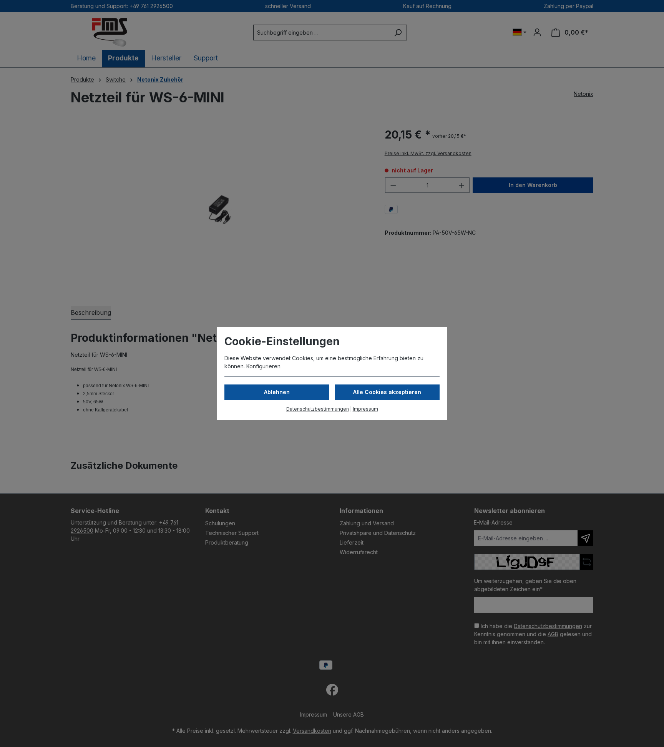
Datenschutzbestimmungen (317, 409)
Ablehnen (277, 392)
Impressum (365, 409)
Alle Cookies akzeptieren (387, 392)
